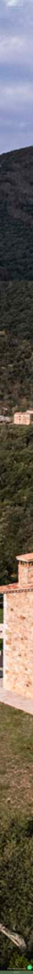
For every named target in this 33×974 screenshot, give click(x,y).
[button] (16, 972)
